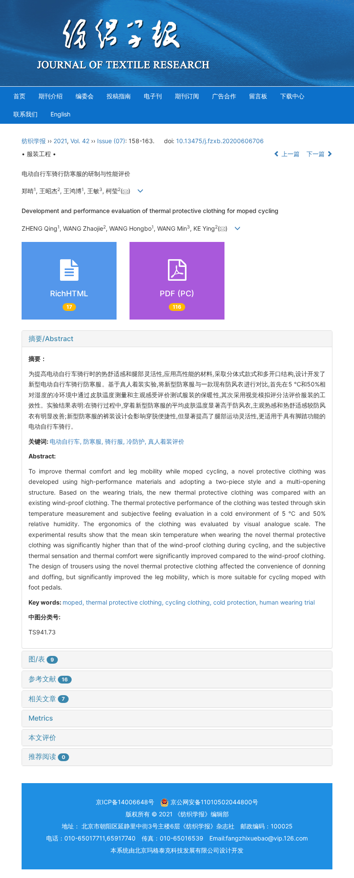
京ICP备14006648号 (125, 802)
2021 (60, 140)
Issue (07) (111, 140)
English (60, 114)
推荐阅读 (46, 756)
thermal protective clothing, (125, 602)
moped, (74, 602)
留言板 (258, 96)
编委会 (85, 96)
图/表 (41, 659)
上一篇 (290, 153)
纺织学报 (34, 140)
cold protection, (236, 602)
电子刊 (153, 96)
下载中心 (292, 96)
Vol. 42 (79, 140)
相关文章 (46, 698)
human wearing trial (287, 602)
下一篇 (316, 153)
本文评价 (42, 737)
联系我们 (25, 114)
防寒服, (94, 441)
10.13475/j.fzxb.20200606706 (220, 140)
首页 (19, 96)
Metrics (40, 718)
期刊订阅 (187, 96)
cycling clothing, (189, 602)
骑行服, (115, 441)
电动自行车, (66, 441)
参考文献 (48, 678)
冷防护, (137, 441)
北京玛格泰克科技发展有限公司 (177, 850)
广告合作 (224, 96)
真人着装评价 (166, 441)
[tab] (177, 339)
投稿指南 (119, 96)
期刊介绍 (50, 96)
